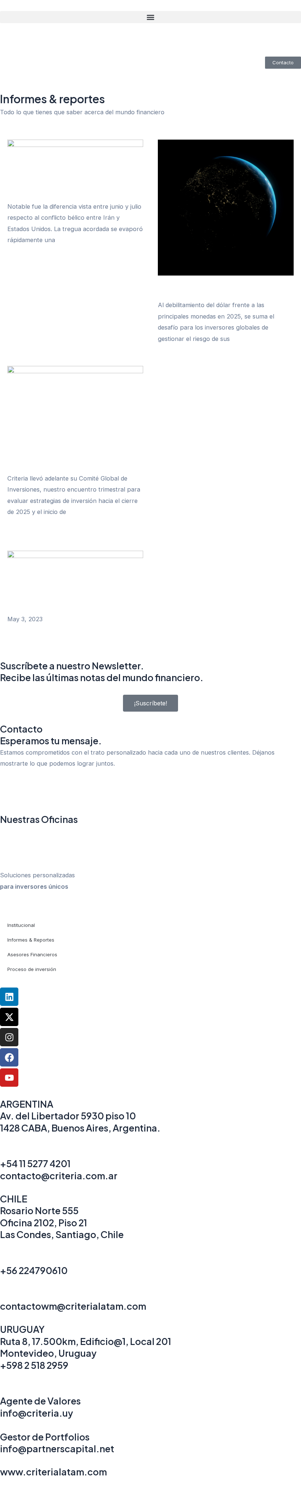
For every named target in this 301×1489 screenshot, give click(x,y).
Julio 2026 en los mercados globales (64, 197)
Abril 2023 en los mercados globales (70, 608)
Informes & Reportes (30, 940)
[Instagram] (9, 1037)
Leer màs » (23, 630)
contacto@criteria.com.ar (58, 1176)
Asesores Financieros (32, 954)
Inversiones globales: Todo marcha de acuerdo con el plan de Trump (67, 464)
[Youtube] (9, 1077)
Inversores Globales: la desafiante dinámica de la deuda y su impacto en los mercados (221, 287)
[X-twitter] (9, 1017)
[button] (150, 17)
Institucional (21, 925)
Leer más (20, 261)
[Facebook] (9, 1057)
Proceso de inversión (31, 969)
